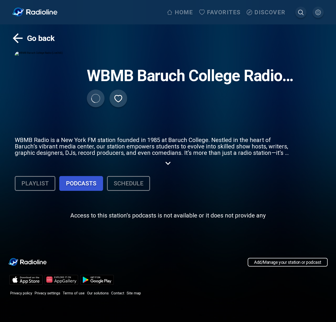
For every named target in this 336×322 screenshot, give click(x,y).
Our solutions (98, 293)
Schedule (128, 183)
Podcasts (81, 183)
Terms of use (74, 293)
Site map (134, 293)
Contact (117, 293)
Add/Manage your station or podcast (287, 262)
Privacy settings (47, 293)
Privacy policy (21, 293)
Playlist (35, 183)
